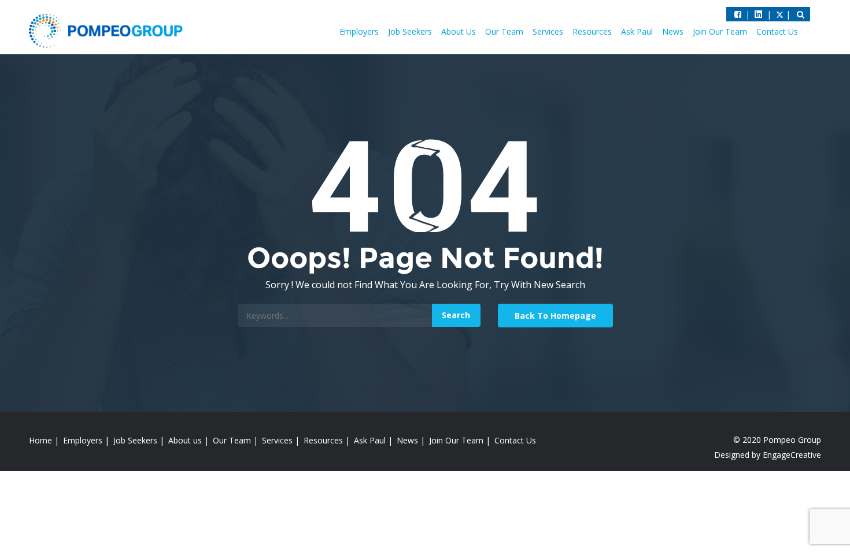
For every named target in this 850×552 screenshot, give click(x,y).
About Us (458, 31)
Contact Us (777, 31)
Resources (592, 31)
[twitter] (758, 14)
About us (185, 440)
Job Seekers (410, 31)
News (672, 31)
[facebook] (737, 14)
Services (548, 31)
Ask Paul (637, 31)
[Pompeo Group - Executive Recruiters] (108, 30)
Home (40, 440)
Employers (359, 31)
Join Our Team (720, 31)
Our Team (504, 31)
